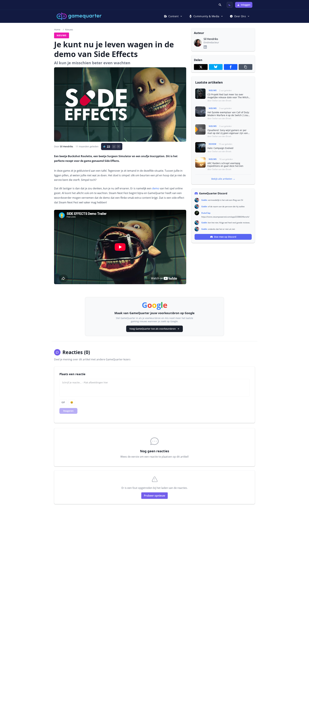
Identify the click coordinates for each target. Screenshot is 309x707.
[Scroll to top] (301, 687)
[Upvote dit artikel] (114, 146)
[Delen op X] (201, 67)
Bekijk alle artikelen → (223, 178)
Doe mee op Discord (225, 236)
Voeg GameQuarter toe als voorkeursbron (152, 328)
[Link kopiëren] (245, 67)
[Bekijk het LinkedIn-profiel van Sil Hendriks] (205, 47)
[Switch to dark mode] (230, 5)
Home (57, 29)
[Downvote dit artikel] (118, 146)
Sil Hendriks (66, 146)
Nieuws (69, 29)
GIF (63, 402)
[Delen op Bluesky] (216, 67)
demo (155, 188)
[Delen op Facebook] (231, 67)
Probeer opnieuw (154, 495)
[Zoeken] (220, 5)
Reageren (68, 410)
